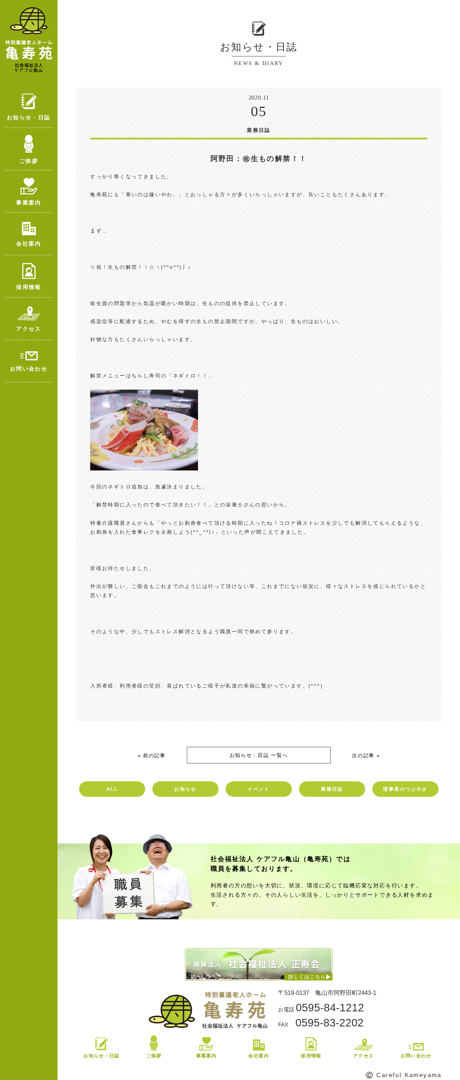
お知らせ (185, 789)
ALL (112, 789)
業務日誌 (332, 789)
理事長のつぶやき (405, 789)
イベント (259, 789)
